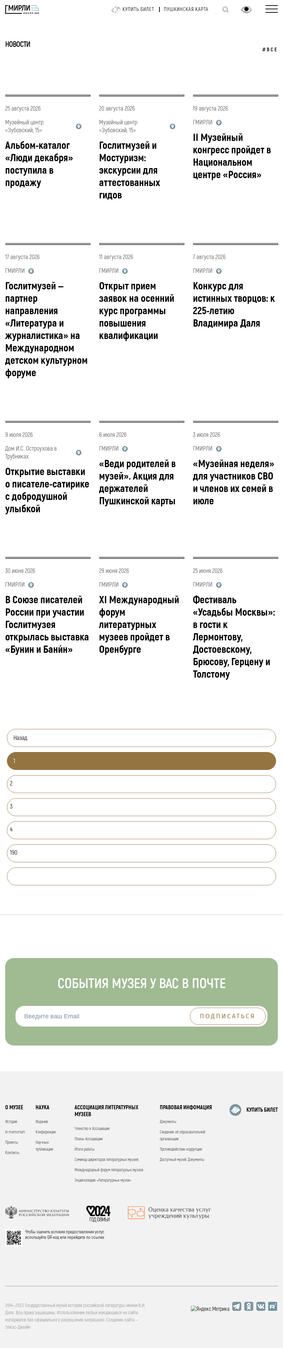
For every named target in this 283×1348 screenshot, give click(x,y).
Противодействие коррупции (181, 1149)
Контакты (12, 1152)
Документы (168, 1121)
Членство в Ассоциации (92, 1128)
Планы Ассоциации (89, 1139)
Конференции (46, 1132)
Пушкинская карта (186, 9)
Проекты (11, 1142)
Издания (42, 1121)
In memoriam (15, 1132)
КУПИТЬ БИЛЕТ (262, 1110)
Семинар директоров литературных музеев (106, 1159)
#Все (270, 50)
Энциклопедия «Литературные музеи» (103, 1180)
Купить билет (138, 9)
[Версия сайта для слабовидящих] (246, 9)
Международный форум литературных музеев (109, 1170)
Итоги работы (85, 1149)
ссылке (97, 1237)
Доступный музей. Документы (182, 1159)
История (11, 1121)
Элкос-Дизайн (17, 1327)
